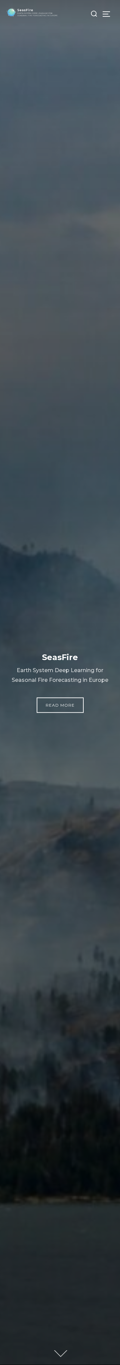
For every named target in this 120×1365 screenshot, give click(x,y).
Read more (60, 705)
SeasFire (60, 657)
